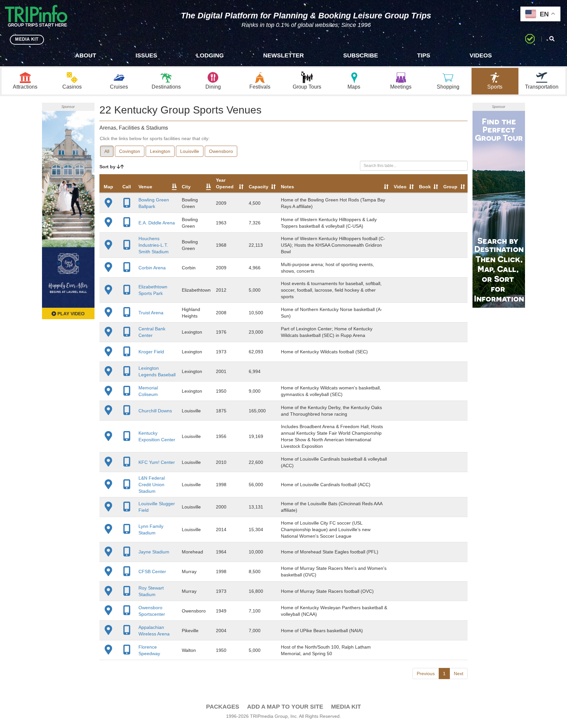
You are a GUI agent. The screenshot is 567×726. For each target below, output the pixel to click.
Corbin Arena (152, 267)
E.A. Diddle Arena (156, 222)
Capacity (258, 186)
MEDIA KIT (27, 39)
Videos (481, 55)
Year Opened (225, 183)
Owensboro (221, 151)
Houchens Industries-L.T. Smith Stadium (153, 245)
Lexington (160, 151)
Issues (146, 55)
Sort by (108, 166)
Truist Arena (150, 312)
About (85, 55)
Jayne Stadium (153, 551)
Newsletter (283, 55)
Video (400, 186)
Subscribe (360, 55)
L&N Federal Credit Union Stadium (151, 484)
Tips (423, 55)
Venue (145, 186)
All (106, 151)
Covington (129, 151)
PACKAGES (222, 706)
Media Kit (346, 706)
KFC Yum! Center (156, 462)
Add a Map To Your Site (285, 706)
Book (425, 186)
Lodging (210, 55)
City (186, 186)
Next (458, 673)
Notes (287, 186)
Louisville (189, 151)
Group (450, 186)
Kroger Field (151, 351)
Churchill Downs (155, 410)
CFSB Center (152, 571)
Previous (426, 673)
